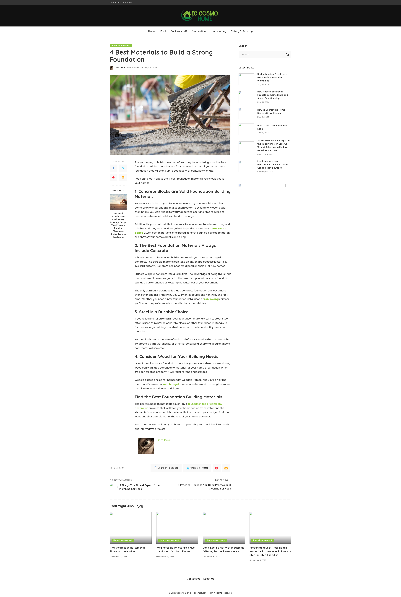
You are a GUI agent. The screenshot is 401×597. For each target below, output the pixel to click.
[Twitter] (123, 168)
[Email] (123, 177)
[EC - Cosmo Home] (200, 15)
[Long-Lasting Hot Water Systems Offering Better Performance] (224, 528)
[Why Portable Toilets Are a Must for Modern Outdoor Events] (177, 528)
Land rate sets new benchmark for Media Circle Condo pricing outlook (272, 164)
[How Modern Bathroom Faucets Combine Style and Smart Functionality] (246, 97)
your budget (170, 384)
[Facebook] (113, 168)
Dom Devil (120, 67)
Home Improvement (121, 45)
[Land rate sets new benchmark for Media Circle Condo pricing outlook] (246, 166)
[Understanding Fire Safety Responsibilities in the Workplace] (246, 79)
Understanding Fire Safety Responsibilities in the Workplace (272, 77)
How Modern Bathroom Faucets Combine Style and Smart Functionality (272, 95)
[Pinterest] (113, 177)
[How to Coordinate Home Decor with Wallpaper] (246, 113)
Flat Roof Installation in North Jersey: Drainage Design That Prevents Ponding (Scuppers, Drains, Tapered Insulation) (118, 225)
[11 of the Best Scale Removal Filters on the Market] (131, 528)
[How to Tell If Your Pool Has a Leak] (246, 129)
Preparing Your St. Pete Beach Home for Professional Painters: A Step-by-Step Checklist (270, 551)
